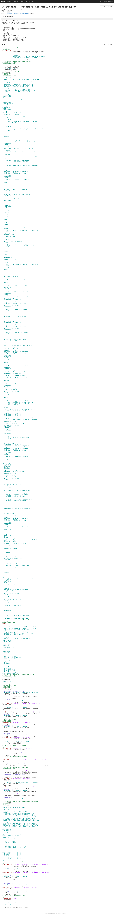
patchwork (47, 913)
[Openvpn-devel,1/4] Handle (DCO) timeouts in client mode (18, 13)
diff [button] (104, 6)
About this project (30, 1)
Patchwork (3, 1)
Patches (16, 1)
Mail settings (110, 1)
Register (105, 1)
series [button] (111, 6)
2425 (101, 6)
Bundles (22, 1)
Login (101, 1)
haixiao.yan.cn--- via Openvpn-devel (8, 19)
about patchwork (66, 913)
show (9, 11)
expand (32, 13)
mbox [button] (108, 6)
